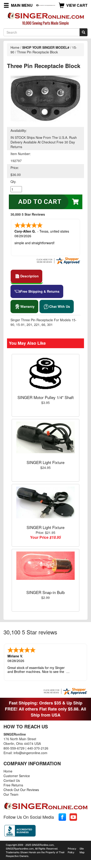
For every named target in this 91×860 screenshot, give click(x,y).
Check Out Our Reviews (21, 789)
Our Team (11, 794)
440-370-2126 (37, 748)
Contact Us (12, 780)
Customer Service (17, 775)
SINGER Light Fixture (45, 462)
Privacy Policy (72, 850)
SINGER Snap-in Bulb (45, 592)
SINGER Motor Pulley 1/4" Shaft (46, 397)
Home (14, 47)
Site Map (82, 850)
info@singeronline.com (30, 752)
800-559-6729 (14, 748)
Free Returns (13, 785)
